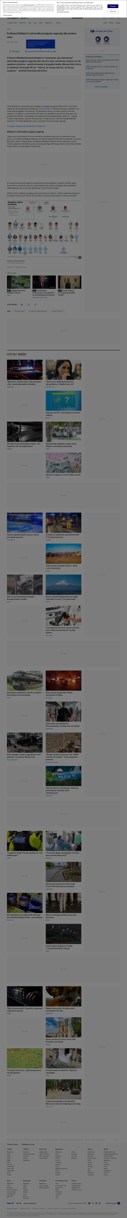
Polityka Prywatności (7, 15)
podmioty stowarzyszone (28, 4)
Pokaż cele (113, 11)
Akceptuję (113, 6)
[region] (63, 9)
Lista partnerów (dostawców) (63, 11)
